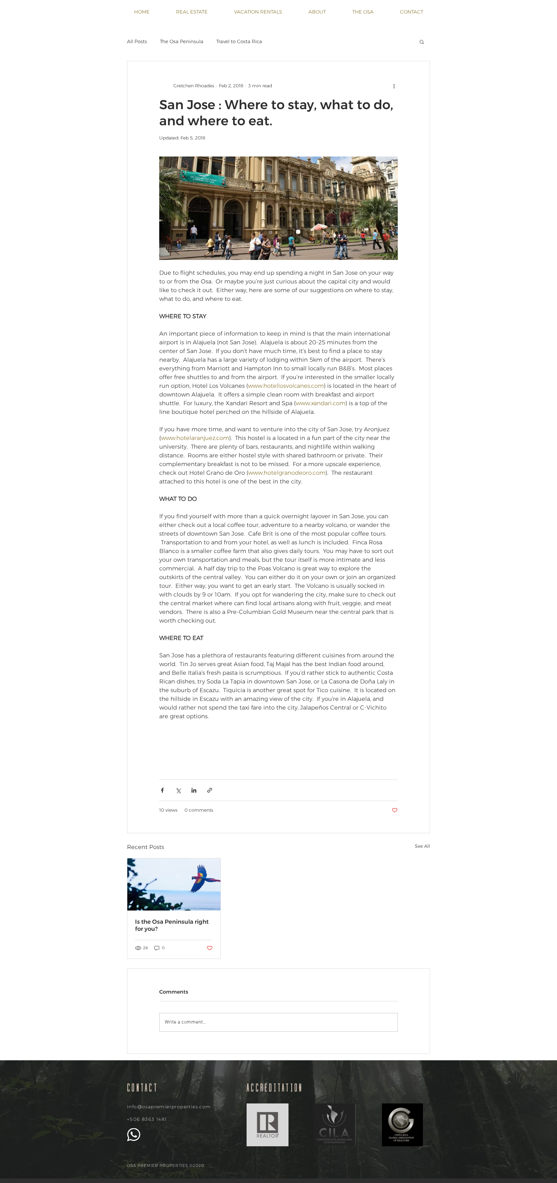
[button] (422, 41)
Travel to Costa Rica (239, 41)
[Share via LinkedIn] (194, 790)
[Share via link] (210, 790)
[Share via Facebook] (162, 790)
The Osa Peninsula (181, 41)
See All (422, 846)
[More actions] (394, 86)
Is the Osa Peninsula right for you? (172, 925)
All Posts (137, 41)
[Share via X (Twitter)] (178, 790)
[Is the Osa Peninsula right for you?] (173, 884)
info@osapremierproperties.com (169, 1107)
